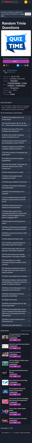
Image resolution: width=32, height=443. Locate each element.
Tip (25, 65)
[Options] (21, 65)
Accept (28, 14)
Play (15, 340)
